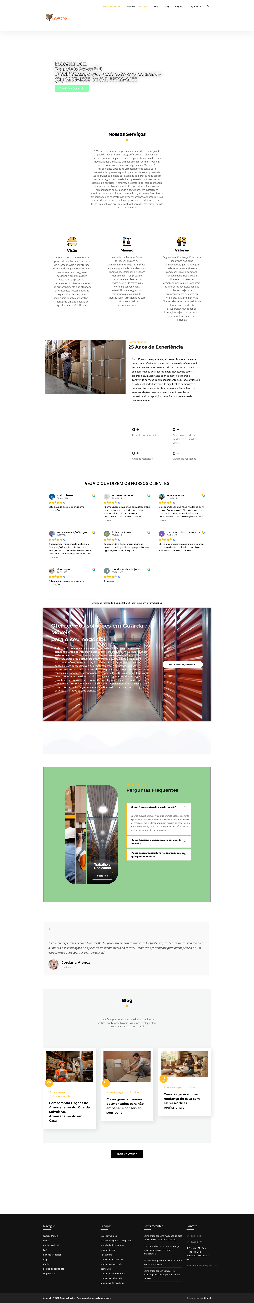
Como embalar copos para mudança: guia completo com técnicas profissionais (162, 1250)
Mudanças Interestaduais (113, 1273)
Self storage (106, 1254)
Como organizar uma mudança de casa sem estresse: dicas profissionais (163, 1237)
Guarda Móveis (50, 1235)
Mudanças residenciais (112, 1259)
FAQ (167, 6)
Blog (156, 6)
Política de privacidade (54, 1268)
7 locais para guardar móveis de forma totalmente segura (163, 1262)
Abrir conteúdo (127, 1154)
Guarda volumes (109, 1235)
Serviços (143, 6)
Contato (47, 1264)
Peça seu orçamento (182, 664)
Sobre (130, 6)
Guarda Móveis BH (111, 6)
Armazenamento (61, 1096)
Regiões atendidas (52, 1254)
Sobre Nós (102, 876)
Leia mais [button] (108, 520)
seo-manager (59, 1092)
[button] (159, 807)
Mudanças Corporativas (112, 1283)
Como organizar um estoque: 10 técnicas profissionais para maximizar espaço (162, 1274)
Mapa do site (49, 1273)
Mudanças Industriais (111, 1278)
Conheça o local (51, 1245)
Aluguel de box (108, 1250)
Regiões (179, 6)
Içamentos (106, 1268)
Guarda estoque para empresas (116, 1240)
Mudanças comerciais (111, 1264)
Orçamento (195, 6)
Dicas (136, 1092)
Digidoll (207, 1298)
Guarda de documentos (112, 1245)
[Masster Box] (57, 17)
